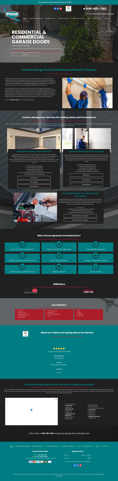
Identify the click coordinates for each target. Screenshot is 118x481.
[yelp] (60, 8)
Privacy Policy (59, 476)
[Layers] (56, 399)
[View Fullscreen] (7, 404)
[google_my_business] (58, 8)
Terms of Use (101, 474)
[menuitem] (25, 18)
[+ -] (31, 411)
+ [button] (7, 399)
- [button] (7, 401)
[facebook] (55, 8)
